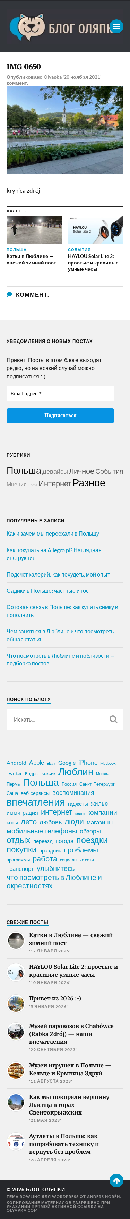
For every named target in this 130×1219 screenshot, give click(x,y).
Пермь (13, 784)
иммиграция (22, 812)
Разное (88, 482)
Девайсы (55, 471)
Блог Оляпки (45, 1189)
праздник (50, 850)
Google (67, 762)
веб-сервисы (35, 793)
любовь (51, 822)
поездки (92, 839)
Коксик (48, 773)
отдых (19, 839)
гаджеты (78, 803)
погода (64, 840)
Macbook (108, 763)
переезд (43, 841)
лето (29, 821)
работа (45, 859)
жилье (99, 803)
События (109, 471)
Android (16, 762)
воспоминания (73, 792)
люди (74, 821)
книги (80, 813)
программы (18, 860)
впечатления (36, 802)
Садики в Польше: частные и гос (48, 590)
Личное (81, 471)
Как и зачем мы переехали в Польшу (53, 533)
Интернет (54, 483)
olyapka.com (22, 1210)
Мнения (17, 484)
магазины (100, 822)
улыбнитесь (56, 868)
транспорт (20, 868)
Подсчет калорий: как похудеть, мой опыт (58, 574)
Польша (24, 470)
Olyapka (53, 77)
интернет (56, 812)
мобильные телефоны (42, 830)
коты (12, 822)
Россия (69, 784)
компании (102, 812)
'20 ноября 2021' (82, 77)
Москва (102, 773)
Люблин (75, 771)
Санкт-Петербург (97, 784)
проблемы (81, 850)
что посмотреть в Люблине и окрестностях (54, 881)
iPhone (87, 762)
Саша (12, 793)
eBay (51, 763)
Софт (32, 484)
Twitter (14, 773)
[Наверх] (116, 1180)
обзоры (90, 831)
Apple (36, 762)
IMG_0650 (24, 67)
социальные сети (77, 860)
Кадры (31, 773)
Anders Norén (103, 1196)
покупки (21, 849)
